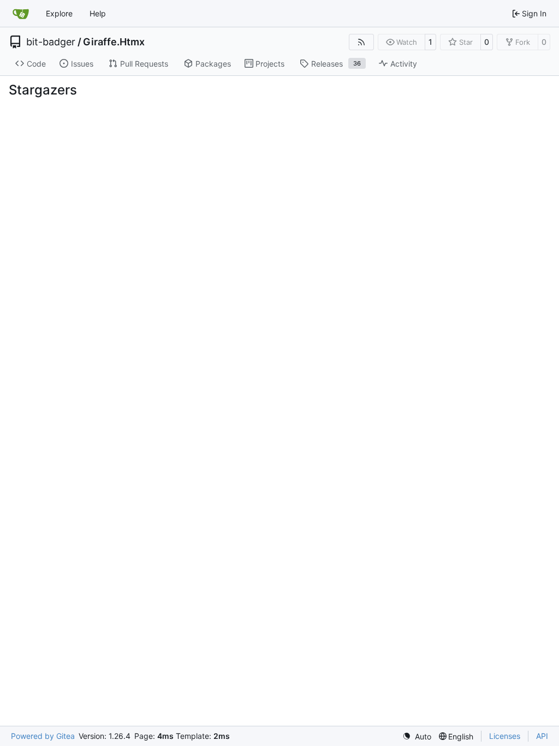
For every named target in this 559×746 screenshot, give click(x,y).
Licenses (504, 736)
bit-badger (50, 42)
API (542, 736)
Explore (59, 13)
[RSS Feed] (361, 42)
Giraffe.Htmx (114, 42)
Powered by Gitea (43, 736)
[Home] (20, 13)
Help (98, 13)
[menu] (416, 736)
